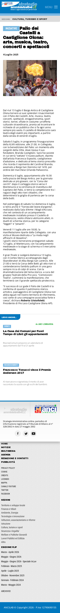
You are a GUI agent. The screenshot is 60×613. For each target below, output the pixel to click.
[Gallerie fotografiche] (41, 433)
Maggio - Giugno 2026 (11, 556)
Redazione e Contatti (14, 458)
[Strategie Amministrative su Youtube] (34, 433)
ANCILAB (9, 607)
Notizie (6, 447)
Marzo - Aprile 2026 (10, 552)
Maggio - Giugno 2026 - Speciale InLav (18, 561)
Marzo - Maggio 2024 (11, 584)
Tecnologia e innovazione (12, 516)
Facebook (5, 494)
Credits (4, 475)
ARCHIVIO (5, 591)
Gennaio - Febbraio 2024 (12, 580)
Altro (3, 542)
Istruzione (5, 523)
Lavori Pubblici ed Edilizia (12, 538)
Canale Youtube (8, 486)
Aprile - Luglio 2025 (10, 570)
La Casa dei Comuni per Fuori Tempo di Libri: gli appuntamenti (25, 333)
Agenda (5, 455)
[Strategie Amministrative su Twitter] (26, 433)
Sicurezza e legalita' (10, 531)
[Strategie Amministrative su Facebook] (18, 433)
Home (4, 444)
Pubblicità (8, 462)
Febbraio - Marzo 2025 (11, 566)
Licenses (5, 479)
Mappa (4, 483)
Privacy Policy (8, 468)
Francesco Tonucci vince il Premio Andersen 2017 (27, 371)
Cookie (4, 472)
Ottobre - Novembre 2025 (12, 575)
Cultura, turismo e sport (12, 527)
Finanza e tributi (8, 509)
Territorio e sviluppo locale (13, 505)
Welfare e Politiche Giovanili (14, 534)
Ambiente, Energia (9, 512)
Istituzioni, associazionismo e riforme (18, 520)
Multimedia (8, 451)
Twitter (4, 490)
